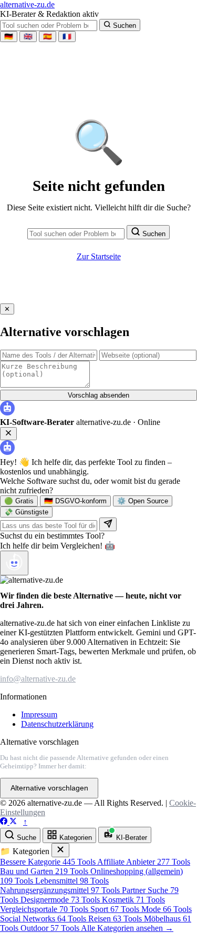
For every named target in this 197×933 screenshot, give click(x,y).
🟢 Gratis (19, 501)
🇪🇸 (47, 36)
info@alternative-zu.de (38, 678)
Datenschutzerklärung (57, 723)
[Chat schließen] (8, 433)
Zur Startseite (99, 256)
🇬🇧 (28, 36)
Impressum (39, 714)
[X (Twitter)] (13, 821)
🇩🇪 (8, 36)
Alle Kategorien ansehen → (127, 928)
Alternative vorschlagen (49, 788)
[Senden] (108, 524)
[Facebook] (4, 821)
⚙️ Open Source (142, 501)
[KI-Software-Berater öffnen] (14, 563)
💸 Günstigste (26, 512)
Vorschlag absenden (98, 395)
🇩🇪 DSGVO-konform (75, 501)
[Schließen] (60, 850)
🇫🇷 (67, 36)
